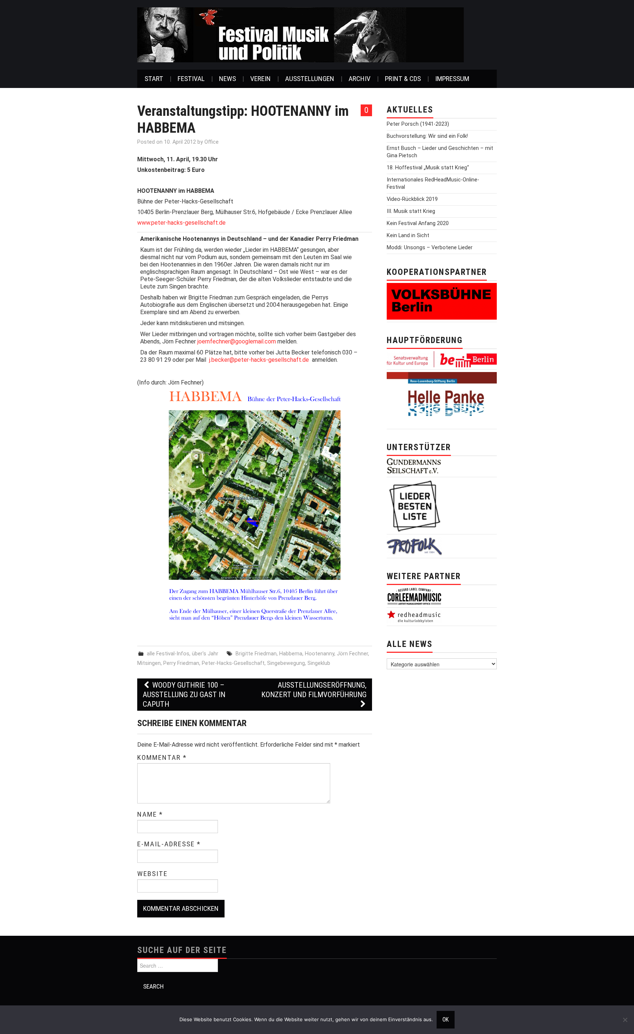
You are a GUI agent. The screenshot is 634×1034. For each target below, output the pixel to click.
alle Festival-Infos (168, 654)
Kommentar (162, 757)
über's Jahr (205, 654)
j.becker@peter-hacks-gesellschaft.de (259, 359)
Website (152, 873)
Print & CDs (403, 78)
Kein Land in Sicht (408, 235)
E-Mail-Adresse (169, 844)
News (227, 78)
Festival (191, 78)
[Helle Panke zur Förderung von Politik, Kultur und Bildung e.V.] (442, 399)
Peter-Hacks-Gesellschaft (233, 663)
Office (211, 142)
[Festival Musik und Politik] (300, 34)
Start (154, 78)
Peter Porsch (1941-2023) (418, 124)
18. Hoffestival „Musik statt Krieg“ (428, 168)
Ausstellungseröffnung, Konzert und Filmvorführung (314, 690)
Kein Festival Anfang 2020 (418, 223)
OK (445, 1019)
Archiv (360, 78)
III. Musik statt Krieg (411, 211)
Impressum (452, 78)
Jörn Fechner (352, 654)
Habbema (290, 654)
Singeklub (318, 663)
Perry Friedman (181, 663)
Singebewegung (286, 663)
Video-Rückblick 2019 (412, 199)
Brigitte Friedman (256, 654)
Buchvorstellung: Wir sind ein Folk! (427, 136)
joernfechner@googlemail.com (236, 341)
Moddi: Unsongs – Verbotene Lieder (430, 247)
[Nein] (624, 1019)
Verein (260, 78)
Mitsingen (149, 663)
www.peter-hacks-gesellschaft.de (181, 222)
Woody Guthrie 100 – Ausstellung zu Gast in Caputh (184, 695)
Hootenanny (319, 654)
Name (150, 814)
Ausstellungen (309, 78)
